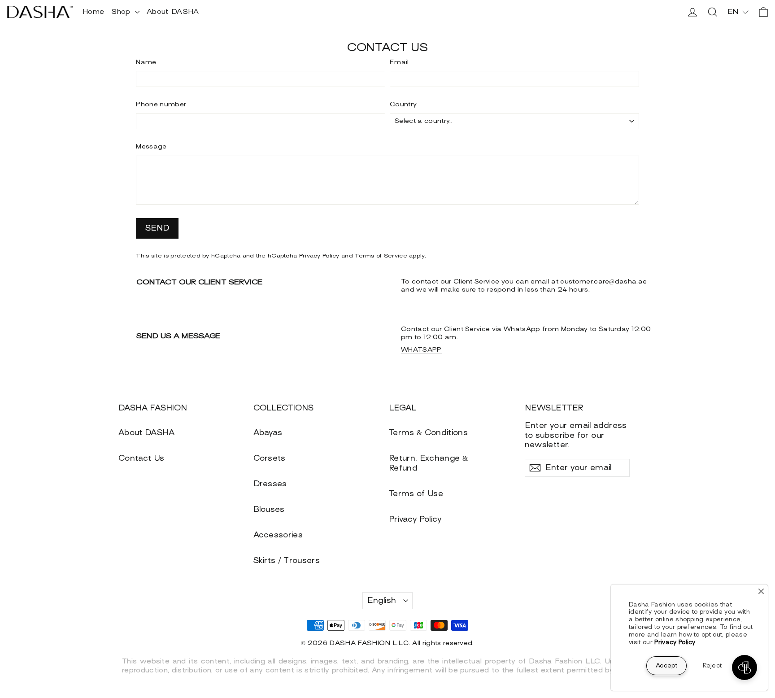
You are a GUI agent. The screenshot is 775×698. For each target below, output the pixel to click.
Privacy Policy (319, 256)
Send (157, 228)
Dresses (270, 484)
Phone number (161, 104)
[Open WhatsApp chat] (744, 667)
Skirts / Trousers (286, 560)
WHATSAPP (421, 349)
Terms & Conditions (428, 432)
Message (151, 146)
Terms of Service (381, 256)
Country (403, 104)
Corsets (269, 458)
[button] (738, 12)
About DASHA (173, 11)
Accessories (278, 535)
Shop (122, 11)
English (381, 600)
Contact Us (141, 458)
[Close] (761, 591)
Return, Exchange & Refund (428, 463)
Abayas (268, 432)
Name (146, 62)
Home (93, 11)
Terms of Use (416, 493)
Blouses (269, 509)
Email (399, 62)
